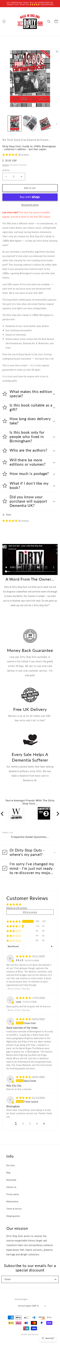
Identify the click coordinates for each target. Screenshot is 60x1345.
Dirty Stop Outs (33, 1334)
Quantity (6, 170)
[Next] (57, 814)
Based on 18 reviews (16, 907)
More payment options (30, 204)
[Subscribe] (55, 1279)
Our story (10, 1165)
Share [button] (8, 514)
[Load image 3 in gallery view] (45, 123)
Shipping (5, 165)
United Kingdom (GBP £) (28, 1305)
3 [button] (30, 1123)
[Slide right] (56, 124)
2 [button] (23, 1123)
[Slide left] (3, 124)
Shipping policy (13, 1216)
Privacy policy (12, 1194)
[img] (24, 956)
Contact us (11, 1187)
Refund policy (12, 1201)
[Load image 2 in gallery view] (30, 123)
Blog (8, 1172)
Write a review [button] (30, 912)
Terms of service (14, 1208)
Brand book (11, 1179)
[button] (4, 21)
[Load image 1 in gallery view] (14, 123)
